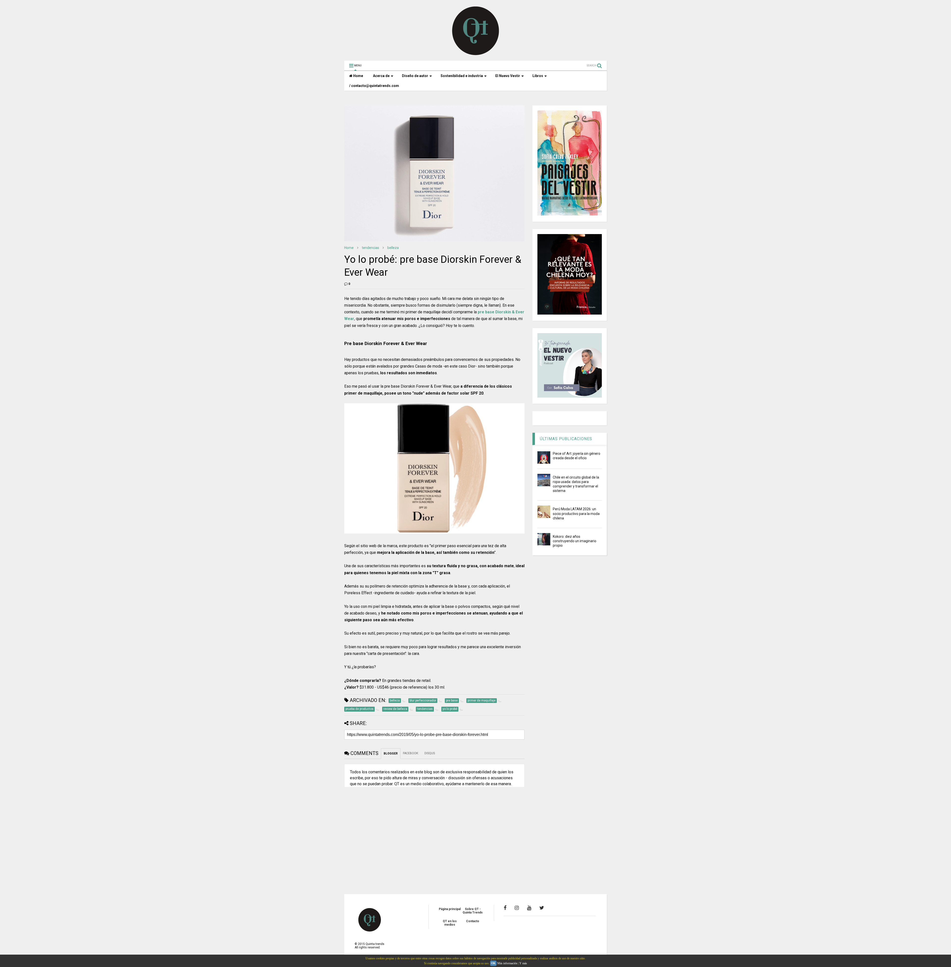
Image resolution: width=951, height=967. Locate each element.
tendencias (370, 248)
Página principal (450, 909)
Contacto (472, 921)
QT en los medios (450, 922)
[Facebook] (505, 908)
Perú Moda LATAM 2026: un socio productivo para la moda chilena (576, 513)
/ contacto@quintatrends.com (374, 86)
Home (357, 76)
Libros (537, 76)
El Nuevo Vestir (507, 76)
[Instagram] (517, 908)
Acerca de (381, 76)
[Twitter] (541, 908)
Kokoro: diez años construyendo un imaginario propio (574, 541)
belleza (393, 248)
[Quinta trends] (476, 54)
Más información (507, 963)
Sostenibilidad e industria (462, 76)
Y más (523, 963)
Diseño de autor (415, 76)
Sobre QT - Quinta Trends (473, 910)
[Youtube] (529, 908)
